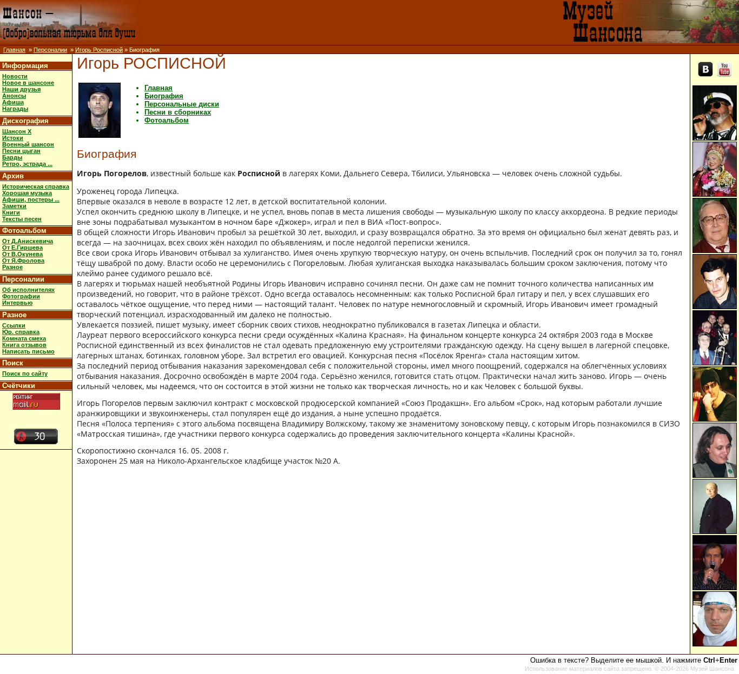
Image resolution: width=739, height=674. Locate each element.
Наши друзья (21, 89)
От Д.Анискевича (27, 241)
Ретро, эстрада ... (27, 164)
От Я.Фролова (23, 260)
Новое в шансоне (28, 82)
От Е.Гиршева (22, 247)
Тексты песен (22, 219)
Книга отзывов (24, 345)
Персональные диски (181, 104)
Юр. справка (20, 332)
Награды (15, 108)
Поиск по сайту (25, 373)
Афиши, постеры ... (31, 199)
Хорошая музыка (27, 193)
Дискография (25, 121)
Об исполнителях (28, 289)
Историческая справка (35, 186)
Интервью (17, 302)
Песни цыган (21, 151)
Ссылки (13, 325)
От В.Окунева (22, 254)
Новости (15, 76)
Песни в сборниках (177, 112)
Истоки (12, 138)
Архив (13, 176)
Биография (163, 96)
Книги (11, 212)
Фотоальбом (24, 230)
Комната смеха (24, 338)
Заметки (14, 206)
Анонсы (14, 95)
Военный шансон (28, 144)
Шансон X (16, 131)
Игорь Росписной (99, 49)
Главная (14, 49)
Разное (12, 267)
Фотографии (21, 296)
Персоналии (50, 49)
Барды (12, 157)
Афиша (13, 102)
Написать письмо (28, 351)
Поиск (12, 363)
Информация (25, 66)
